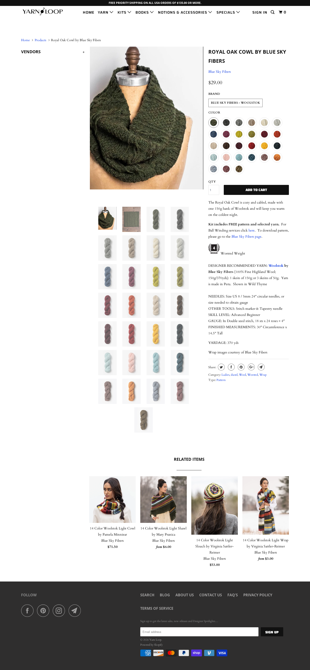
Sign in (259, 12)
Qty (212, 182)
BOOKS (142, 12)
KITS (123, 12)
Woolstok (275, 265)
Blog (165, 594)
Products (40, 40)
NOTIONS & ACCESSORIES (183, 12)
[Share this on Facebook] (231, 367)
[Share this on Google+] (251, 367)
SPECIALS (226, 12)
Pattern (221, 380)
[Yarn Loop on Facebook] (28, 610)
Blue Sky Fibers (219, 71)
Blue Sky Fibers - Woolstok (235, 103)
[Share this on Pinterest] (241, 367)
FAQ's (232, 594)
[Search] (273, 12)
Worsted (252, 375)
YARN (104, 12)
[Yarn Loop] (44, 11)
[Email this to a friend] (261, 367)
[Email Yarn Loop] (76, 610)
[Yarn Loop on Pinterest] (44, 610)
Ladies (225, 375)
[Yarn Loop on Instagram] (60, 610)
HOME (88, 12)
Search (147, 594)
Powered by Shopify (151, 645)
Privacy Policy (257, 594)
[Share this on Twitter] (221, 367)
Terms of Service (156, 608)
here (251, 230)
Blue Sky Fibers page (246, 236)
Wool (242, 375)
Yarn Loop (155, 640)
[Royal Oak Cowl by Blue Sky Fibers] (146, 118)
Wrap (263, 375)
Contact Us (210, 594)
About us (184, 594)
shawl (234, 375)
